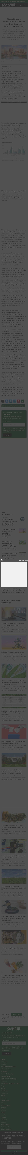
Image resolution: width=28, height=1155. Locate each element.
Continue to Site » (23, 560)
